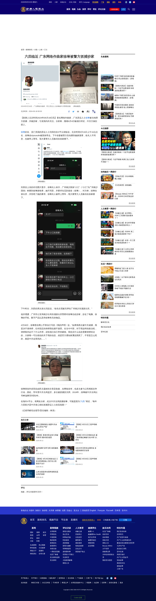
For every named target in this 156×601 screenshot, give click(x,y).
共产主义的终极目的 (124, 540)
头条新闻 (104, 57)
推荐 (84, 9)
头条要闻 (33, 545)
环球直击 (53, 534)
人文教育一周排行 (108, 209)
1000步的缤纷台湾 (108, 556)
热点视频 (42, 545)
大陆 (35, 50)
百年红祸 (104, 332)
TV (124, 9)
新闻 (68, 9)
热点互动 (66, 534)
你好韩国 (105, 537)
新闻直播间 (114, 9)
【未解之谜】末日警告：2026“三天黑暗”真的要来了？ (124, 215)
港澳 (38, 532)
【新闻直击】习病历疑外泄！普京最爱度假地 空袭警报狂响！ (124, 116)
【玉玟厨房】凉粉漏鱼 (123, 185)
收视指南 (43, 578)
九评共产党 (121, 546)
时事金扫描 (67, 537)
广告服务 (80, 578)
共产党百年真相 (122, 537)
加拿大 (38, 510)
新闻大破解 (67, 546)
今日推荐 (104, 128)
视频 (73, 9)
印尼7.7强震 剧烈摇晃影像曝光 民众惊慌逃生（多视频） (124, 78)
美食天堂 (105, 540)
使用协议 (62, 578)
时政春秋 (66, 540)
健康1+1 (91, 531)
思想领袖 (66, 543)
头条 (79, 9)
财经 (38, 538)
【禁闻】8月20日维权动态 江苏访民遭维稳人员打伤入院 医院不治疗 (47, 461)
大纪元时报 (46, 583)
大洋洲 (51, 510)
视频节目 (53, 519)
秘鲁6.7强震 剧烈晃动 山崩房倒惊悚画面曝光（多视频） (125, 97)
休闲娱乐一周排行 (108, 172)
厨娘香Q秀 (106, 551)
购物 (119, 2)
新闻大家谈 (67, 531)
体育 (44, 535)
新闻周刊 (53, 546)
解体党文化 (105, 322)
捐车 (113, 2)
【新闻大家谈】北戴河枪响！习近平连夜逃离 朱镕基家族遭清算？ (124, 88)
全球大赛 (42, 554)
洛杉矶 (44, 510)
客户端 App (99, 578)
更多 (121, 583)
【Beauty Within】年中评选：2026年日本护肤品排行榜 (124, 196)
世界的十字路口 (68, 554)
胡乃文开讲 (92, 537)
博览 (95, 9)
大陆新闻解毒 (67, 560)
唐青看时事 (67, 551)
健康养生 (92, 528)
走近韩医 (91, 546)
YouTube (134, 2)
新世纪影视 (113, 583)
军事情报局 (67, 549)
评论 (31, 538)
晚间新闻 (53, 540)
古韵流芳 (78, 537)
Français (101, 510)
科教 (38, 541)
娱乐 (44, 532)
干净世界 (56, 583)
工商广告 (120, 569)
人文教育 (79, 528)
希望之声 (65, 583)
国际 (31, 532)
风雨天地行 (121, 554)
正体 (70, 2)
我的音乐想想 (107, 560)
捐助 (108, 2)
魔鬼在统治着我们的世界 (125, 543)
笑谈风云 (78, 534)
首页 (22, 50)
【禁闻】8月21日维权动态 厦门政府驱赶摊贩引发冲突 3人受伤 (86, 437)
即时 (89, 9)
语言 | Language (84, 2)
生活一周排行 (106, 264)
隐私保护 (52, 578)
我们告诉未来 (106, 327)
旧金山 (69, 510)
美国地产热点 (80, 551)
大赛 (56, 2)
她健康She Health (94, 534)
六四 (83, 401)
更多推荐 (132, 166)
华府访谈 (53, 549)
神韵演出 (33, 554)
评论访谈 (101, 9)
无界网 (104, 583)
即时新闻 (33, 548)
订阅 (125, 520)
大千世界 (105, 549)
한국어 (124, 510)
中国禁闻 (53, 537)
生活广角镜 (106, 531)
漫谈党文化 (121, 563)
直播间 (74, 519)
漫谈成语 (78, 543)
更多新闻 (132, 203)
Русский (109, 510)
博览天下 (33, 551)
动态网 (96, 583)
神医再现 (91, 543)
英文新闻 (95, 2)
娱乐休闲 (106, 528)
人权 (40, 50)
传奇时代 (120, 534)
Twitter (130, 2)
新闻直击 (53, 543)
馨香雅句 (78, 540)
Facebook (126, 2)
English (93, 510)
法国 (63, 510)
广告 (102, 2)
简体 (74, 2)
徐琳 (88, 118)
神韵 (50, 2)
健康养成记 (92, 540)
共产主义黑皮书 (122, 557)
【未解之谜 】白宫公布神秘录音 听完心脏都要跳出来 (124, 251)
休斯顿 (58, 510)
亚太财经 (53, 560)
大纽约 (31, 510)
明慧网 (88, 583)
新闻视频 (54, 528)
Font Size (88, 111)
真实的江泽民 (121, 549)
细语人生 (66, 563)
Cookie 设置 (78, 597)
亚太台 (76, 510)
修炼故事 (120, 566)
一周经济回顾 (55, 551)
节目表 (64, 519)
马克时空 (66, 557)
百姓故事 (120, 560)
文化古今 (78, 549)
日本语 (117, 510)
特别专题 (104, 318)
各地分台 (63, 2)
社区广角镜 (54, 554)
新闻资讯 (29, 50)
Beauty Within (107, 546)
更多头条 (132, 123)
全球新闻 (53, 531)
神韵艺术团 (35, 583)
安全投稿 (71, 578)
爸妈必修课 (79, 546)
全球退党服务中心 (77, 583)
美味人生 (105, 543)
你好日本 (105, 534)
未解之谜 (78, 531)
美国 (31, 535)
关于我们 (34, 578)
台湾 (38, 535)
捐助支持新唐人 (88, 520)
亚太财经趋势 (55, 557)
